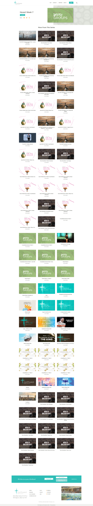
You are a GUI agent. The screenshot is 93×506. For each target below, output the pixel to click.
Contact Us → (74, 479)
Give (71, 2)
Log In (41, 490)
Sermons (60, 2)
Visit (51, 2)
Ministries (31, 492)
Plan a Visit (48, 478)
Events (30, 490)
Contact (41, 492)
